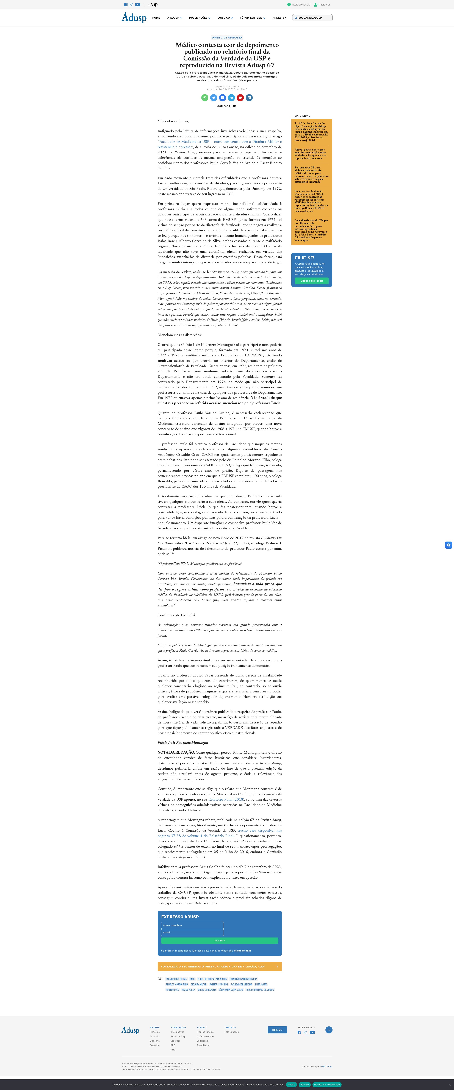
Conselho (155, 1045)
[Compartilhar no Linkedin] (249, 97)
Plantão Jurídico (205, 1032)
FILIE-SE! (325, 4)
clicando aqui (242, 950)
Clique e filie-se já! (312, 280)
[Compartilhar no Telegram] (231, 97)
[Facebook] (126, 4)
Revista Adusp (188, 989)
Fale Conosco (232, 1032)
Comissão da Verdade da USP (243, 979)
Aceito (291, 1084)
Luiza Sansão (261, 984)
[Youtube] (137, 4)
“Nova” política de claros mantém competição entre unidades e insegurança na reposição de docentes (311, 154)
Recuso (304, 1084)
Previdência (203, 1045)
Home (156, 18)
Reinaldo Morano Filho (177, 984)
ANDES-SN (280, 18)
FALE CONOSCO (301, 4)
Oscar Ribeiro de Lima (176, 979)
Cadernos (175, 1041)
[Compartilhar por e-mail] (240, 97)
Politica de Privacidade (327, 1084)
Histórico (155, 1032)
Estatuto (154, 1036)
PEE (172, 1045)
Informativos (177, 1032)
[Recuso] (449, 1084)
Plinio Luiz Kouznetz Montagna (212, 979)
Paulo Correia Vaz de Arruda (260, 989)
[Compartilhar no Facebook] (222, 97)
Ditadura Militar (198, 984)
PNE (172, 1050)
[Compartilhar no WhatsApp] (204, 97)
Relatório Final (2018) (226, 800)
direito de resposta (207, 989)
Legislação (202, 1041)
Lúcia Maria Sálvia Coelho (231, 989)
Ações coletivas (205, 1036)
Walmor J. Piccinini (219, 984)
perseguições (172, 989)
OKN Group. (327, 1066)
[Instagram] (131, 4)
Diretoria (155, 1041)
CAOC (192, 979)
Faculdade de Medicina (241, 984)
